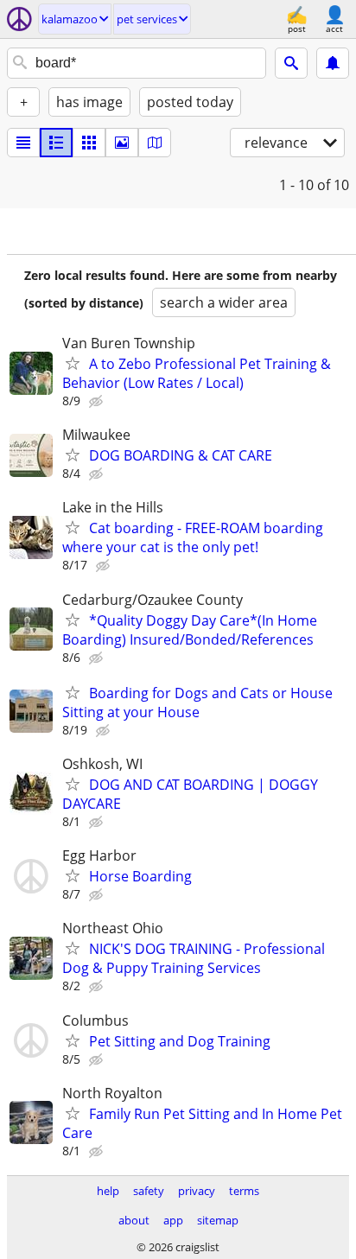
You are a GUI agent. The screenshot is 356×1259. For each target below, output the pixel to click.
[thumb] (56, 142)
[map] (154, 142)
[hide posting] (97, 402)
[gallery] (121, 142)
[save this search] (332, 63)
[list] (23, 142)
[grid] (89, 142)
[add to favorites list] (72, 363)
